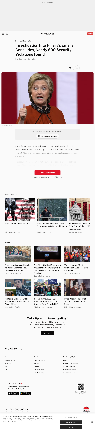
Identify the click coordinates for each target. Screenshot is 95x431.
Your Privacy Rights (69, 357)
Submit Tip (47, 333)
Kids (6, 369)
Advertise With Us (39, 360)
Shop (6, 366)
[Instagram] (17, 410)
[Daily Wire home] (47, 34)
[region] (47, 422)
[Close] (92, 422)
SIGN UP (90, 34)
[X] (12, 410)
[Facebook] (6, 410)
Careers (36, 366)
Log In (59, 177)
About (36, 357)
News (6, 357)
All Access (8, 363)
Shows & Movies (10, 360)
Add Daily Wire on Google (49, 136)
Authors (36, 363)
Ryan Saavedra (20, 59)
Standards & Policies (69, 369)
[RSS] (27, 410)
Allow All (70, 427)
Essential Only (70, 422)
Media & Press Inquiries (70, 363)
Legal (65, 360)
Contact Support (39, 369)
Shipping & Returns (69, 366)
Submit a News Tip (69, 373)
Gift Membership (39, 373)
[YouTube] (22, 410)
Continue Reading (47, 172)
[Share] (77, 67)
